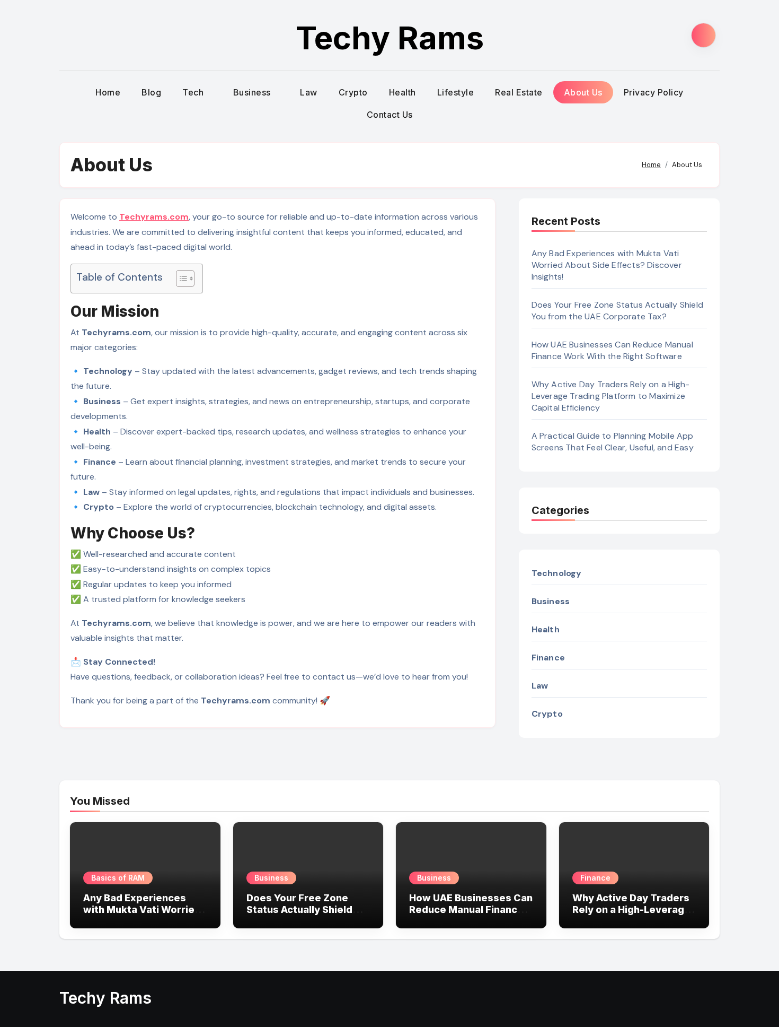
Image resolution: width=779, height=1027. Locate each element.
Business (253, 92)
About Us (583, 92)
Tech (194, 92)
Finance (595, 877)
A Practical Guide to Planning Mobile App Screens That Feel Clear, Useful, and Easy (613, 441)
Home (107, 92)
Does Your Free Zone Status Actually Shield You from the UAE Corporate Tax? (617, 310)
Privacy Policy (654, 92)
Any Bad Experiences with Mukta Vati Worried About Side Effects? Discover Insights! (607, 265)
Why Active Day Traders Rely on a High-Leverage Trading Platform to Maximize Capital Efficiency (611, 396)
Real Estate (519, 92)
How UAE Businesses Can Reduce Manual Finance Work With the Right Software (612, 350)
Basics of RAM (118, 877)
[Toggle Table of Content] (180, 278)
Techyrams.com (154, 216)
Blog (151, 92)
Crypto (353, 92)
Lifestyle (455, 92)
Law (308, 92)
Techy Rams (390, 38)
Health (402, 92)
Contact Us (390, 114)
